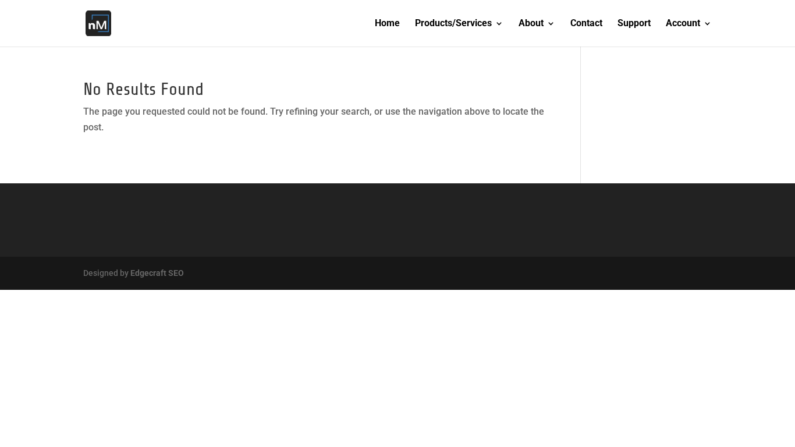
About (531, 24)
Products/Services (453, 24)
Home (387, 24)
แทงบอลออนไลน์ (144, 221)
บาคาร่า (97, 221)
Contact (586, 24)
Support (634, 24)
